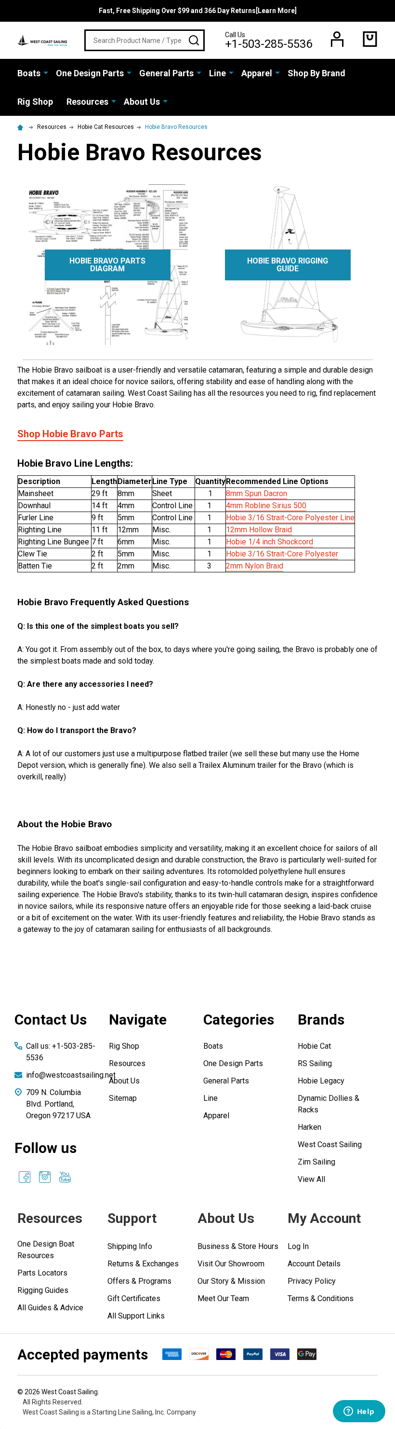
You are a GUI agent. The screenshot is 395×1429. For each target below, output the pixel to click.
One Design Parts (90, 73)
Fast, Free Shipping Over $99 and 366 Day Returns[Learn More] (198, 10)
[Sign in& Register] (337, 39)
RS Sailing (315, 1063)
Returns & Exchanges (143, 1263)
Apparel (256, 73)
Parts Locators (42, 1272)
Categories (238, 1019)
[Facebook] (24, 1177)
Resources (87, 102)
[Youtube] (65, 1177)
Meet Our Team (223, 1298)
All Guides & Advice (50, 1307)
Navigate (138, 1019)
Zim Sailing (316, 1161)
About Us (142, 102)
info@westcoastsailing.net (71, 1075)
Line (217, 73)
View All (311, 1179)
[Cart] (370, 39)
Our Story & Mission (231, 1281)
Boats (28, 73)
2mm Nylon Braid (254, 565)
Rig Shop (35, 102)
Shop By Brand (316, 73)
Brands (321, 1019)
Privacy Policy (312, 1281)
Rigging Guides (42, 1290)
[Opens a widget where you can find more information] (358, 1412)
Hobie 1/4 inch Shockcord (269, 541)
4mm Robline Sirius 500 (266, 505)
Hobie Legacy (321, 1080)
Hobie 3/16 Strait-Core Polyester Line (290, 517)
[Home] (21, 127)
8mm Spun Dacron (256, 493)
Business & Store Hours (238, 1246)
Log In (298, 1246)
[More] (45, 72)
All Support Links (136, 1315)
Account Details (314, 1263)
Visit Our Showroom (231, 1263)
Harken (309, 1127)
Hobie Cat (314, 1046)
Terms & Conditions (321, 1298)
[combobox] (144, 40)
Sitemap (123, 1098)
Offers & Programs (139, 1281)
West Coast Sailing (330, 1144)
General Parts (166, 73)
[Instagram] (45, 1177)
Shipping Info (129, 1246)
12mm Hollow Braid (259, 529)
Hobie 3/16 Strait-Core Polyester (282, 553)
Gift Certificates (133, 1298)
